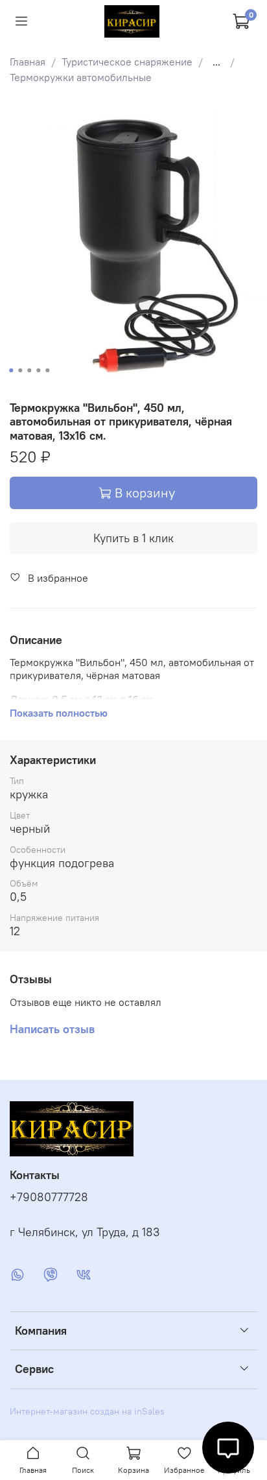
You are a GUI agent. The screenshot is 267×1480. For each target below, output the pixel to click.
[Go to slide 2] (20, 370)
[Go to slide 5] (47, 370)
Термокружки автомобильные (81, 77)
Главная (27, 61)
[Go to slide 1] (11, 370)
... (216, 61)
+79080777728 (49, 1197)
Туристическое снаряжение (127, 61)
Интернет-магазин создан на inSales (87, 1411)
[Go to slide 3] (29, 370)
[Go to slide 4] (38, 370)
